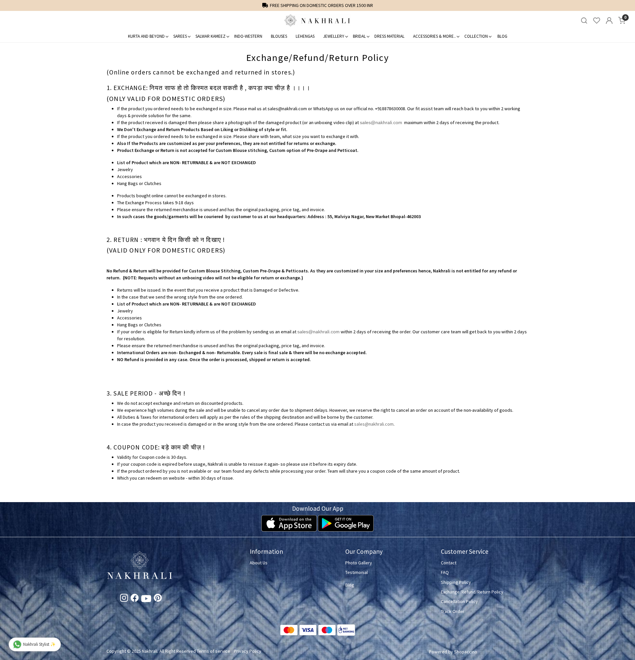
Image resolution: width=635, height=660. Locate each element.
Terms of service (213, 651)
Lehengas (305, 36)
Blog (502, 36)
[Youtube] (146, 600)
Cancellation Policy (459, 601)
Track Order (452, 611)
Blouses (279, 36)
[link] (584, 20)
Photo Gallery (358, 563)
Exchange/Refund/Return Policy (472, 592)
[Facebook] (134, 599)
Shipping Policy (456, 582)
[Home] (317, 20)
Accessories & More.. (434, 36)
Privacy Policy (247, 651)
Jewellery (333, 36)
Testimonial (356, 572)
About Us (259, 563)
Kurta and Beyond (146, 36)
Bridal (359, 36)
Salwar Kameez (210, 36)
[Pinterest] (157, 599)
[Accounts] (609, 20)
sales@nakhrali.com (381, 122)
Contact (448, 563)
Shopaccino (465, 652)
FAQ (445, 572)
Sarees (180, 36)
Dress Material (389, 36)
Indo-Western (248, 36)
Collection (476, 36)
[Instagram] (124, 599)
